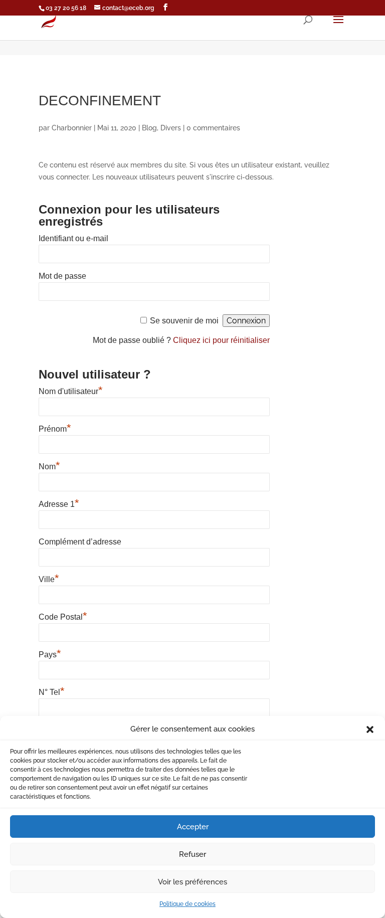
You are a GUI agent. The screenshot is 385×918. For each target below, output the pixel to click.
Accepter (193, 826)
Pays (50, 654)
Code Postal (63, 617)
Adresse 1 (59, 504)
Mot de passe (62, 276)
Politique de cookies (187, 903)
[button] (370, 729)
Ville (49, 579)
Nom (49, 466)
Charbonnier (72, 128)
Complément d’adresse (80, 541)
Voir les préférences (192, 881)
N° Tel (52, 692)
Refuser (192, 854)
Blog (149, 128)
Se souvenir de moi (184, 320)
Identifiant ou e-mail (73, 238)
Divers (170, 128)
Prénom (55, 429)
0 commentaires (213, 128)
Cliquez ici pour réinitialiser (221, 340)
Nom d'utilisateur (71, 391)
